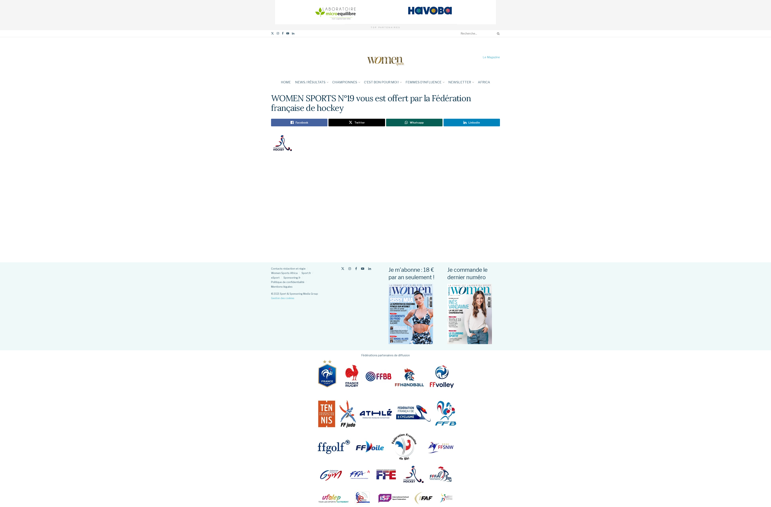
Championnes (344, 82)
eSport (275, 277)
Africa (484, 82)
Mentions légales (282, 286)
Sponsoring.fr (292, 277)
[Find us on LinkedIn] (293, 33)
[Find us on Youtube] (287, 33)
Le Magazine (491, 57)
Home (286, 82)
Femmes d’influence (424, 82)
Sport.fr (306, 273)
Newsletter (459, 82)
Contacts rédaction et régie (288, 268)
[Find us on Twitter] (272, 33)
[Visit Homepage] (385, 57)
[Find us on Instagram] (278, 33)
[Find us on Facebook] (283, 33)
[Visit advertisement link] (385, 12)
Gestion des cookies (282, 298)
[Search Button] (497, 33)
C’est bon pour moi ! (381, 82)
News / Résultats (310, 82)
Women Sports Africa (284, 273)
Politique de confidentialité (287, 282)
